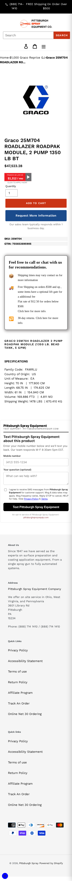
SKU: (13, 238)
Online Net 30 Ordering (25, 714)
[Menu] (43, 46)
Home (4, 57)
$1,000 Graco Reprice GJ (27, 57)
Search (62, 35)
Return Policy (17, 682)
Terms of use (17, 671)
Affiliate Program (20, 693)
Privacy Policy (18, 650)
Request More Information (36, 215)
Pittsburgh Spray (28, 863)
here (27, 311)
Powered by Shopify (51, 863)
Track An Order (19, 703)
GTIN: (17, 243)
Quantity (10, 186)
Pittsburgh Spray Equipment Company (34, 588)
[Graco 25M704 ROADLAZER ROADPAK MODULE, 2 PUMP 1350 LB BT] (36, 99)
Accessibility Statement (25, 661)
